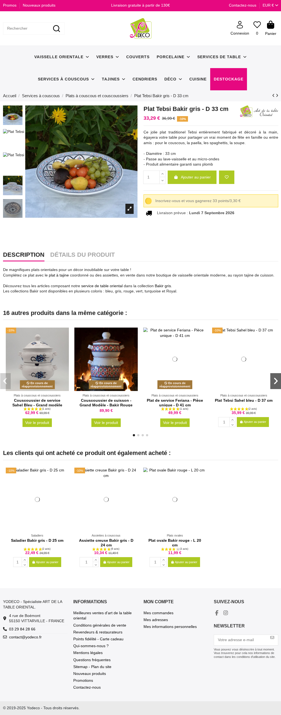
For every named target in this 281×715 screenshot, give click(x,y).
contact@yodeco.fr (25, 637)
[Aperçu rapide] (64, 345)
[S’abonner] (272, 638)
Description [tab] (23, 255)
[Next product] (277, 95)
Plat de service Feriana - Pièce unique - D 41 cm (175, 402)
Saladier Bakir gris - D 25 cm (37, 540)
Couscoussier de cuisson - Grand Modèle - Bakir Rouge (106, 402)
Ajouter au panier (196, 177)
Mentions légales (88, 652)
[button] (134, 435)
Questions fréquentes (92, 660)
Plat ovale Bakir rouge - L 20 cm (174, 542)
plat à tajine (59, 275)
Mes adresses (156, 620)
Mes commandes (158, 613)
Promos (10, 5)
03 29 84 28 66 (22, 629)
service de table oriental (102, 286)
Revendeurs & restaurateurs (97, 632)
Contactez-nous (242, 5)
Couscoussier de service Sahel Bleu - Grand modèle (37, 402)
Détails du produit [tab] (82, 255)
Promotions (83, 680)
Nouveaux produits (39, 5)
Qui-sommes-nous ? (91, 646)
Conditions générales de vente (99, 625)
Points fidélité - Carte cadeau (98, 639)
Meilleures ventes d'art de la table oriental (102, 616)
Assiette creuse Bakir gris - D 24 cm (106, 542)
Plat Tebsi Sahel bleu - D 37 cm (243, 400)
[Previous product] (274, 95)
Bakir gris (163, 286)
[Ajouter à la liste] (226, 177)
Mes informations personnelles (170, 626)
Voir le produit (37, 422)
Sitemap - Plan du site (92, 666)
